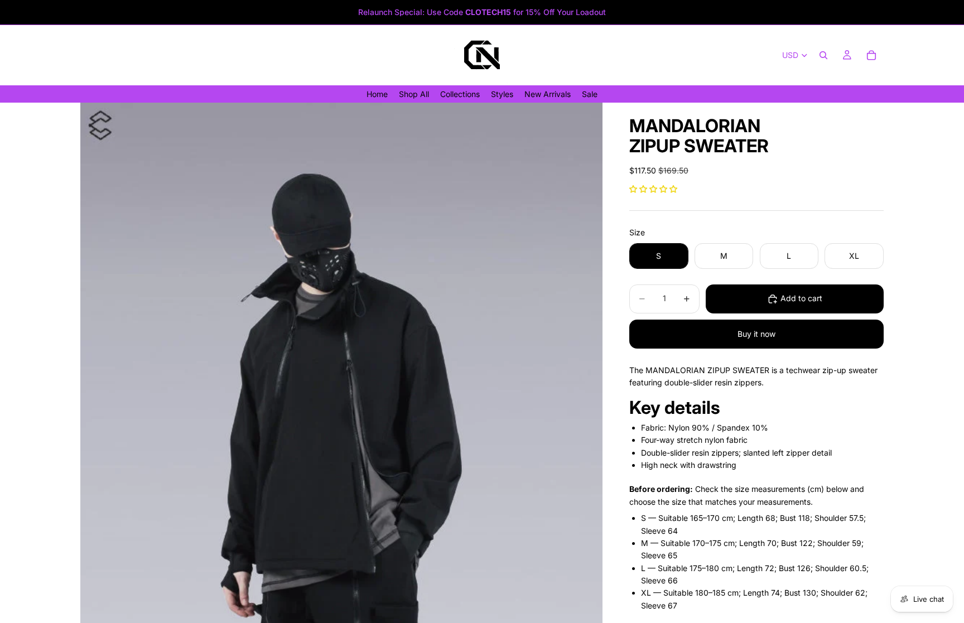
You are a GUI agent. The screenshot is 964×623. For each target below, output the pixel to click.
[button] (653, 189)
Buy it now (756, 334)
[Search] (823, 55)
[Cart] (871, 55)
